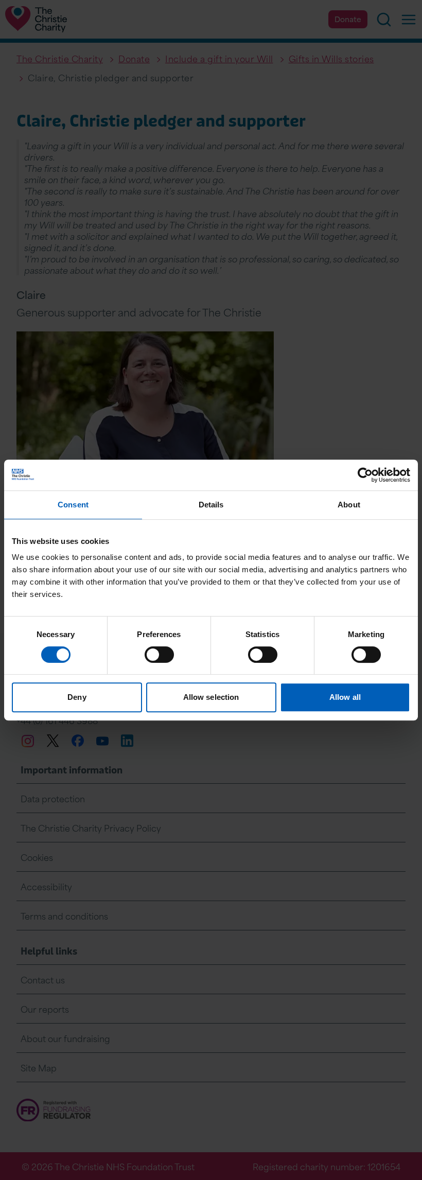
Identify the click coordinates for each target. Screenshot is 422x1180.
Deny (76, 697)
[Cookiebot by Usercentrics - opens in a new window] (365, 475)
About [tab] (349, 504)
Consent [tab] (73, 504)
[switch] (159, 654)
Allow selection (211, 697)
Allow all (345, 697)
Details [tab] (211, 504)
